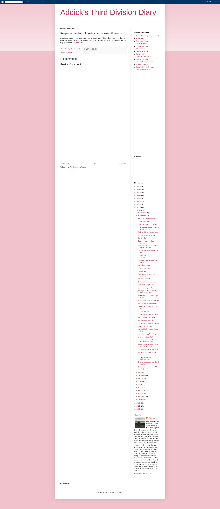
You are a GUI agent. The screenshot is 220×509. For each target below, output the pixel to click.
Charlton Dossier (142, 59)
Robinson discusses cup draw (148, 323)
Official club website (143, 70)
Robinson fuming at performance (145, 358)
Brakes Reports (141, 44)
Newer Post (65, 163)
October (141, 372)
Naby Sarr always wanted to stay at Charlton (147, 247)
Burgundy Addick (142, 46)
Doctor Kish (140, 54)
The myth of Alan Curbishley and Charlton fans (147, 292)
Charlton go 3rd (143, 311)
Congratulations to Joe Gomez (148, 350)
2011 (138, 409)
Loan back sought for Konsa (147, 224)
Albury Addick (141, 38)
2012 (138, 406)
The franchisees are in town (147, 282)
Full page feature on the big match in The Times (147, 341)
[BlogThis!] (88, 49)
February (141, 396)
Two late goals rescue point (147, 218)
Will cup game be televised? (147, 303)
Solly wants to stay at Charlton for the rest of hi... (148, 228)
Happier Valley (143, 271)
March (140, 393)
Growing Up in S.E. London (145, 67)
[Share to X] (90, 49)
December (142, 213)
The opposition (78, 43)
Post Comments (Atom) (78, 167)
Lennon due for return (145, 326)
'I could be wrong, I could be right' (147, 36)
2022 (138, 195)
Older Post (122, 163)
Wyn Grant (152, 418)
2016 (138, 403)
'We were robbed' (144, 279)
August (140, 378)
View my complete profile (143, 473)
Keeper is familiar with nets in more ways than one (148, 345)
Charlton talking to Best (146, 285)
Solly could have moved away (148, 232)
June (140, 384)
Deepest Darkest (142, 51)
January (141, 399)
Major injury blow (144, 265)
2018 (138, 207)
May (140, 387)
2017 (138, 210)
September (142, 375)
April (140, 390)
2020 (138, 201)
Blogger (119, 492)
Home (94, 163)
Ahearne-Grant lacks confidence (145, 256)
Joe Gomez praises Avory (147, 317)
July (139, 381)
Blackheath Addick (142, 41)
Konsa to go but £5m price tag (148, 300)
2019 (138, 204)
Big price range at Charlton (147, 288)
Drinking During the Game (145, 62)
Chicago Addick (141, 49)
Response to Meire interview (148, 314)
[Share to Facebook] (93, 49)
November (142, 216)
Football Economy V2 (143, 57)
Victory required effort (145, 337)
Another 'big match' (144, 268)
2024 (138, 189)
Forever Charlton (142, 64)
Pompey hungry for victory (147, 334)
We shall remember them (146, 320)
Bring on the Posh (144, 221)
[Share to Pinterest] (95, 49)
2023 (138, 192)
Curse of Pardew (144, 238)
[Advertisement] (93, 141)
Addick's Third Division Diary (108, 12)
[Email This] (85, 49)
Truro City (69, 52)
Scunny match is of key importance (146, 242)
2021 (138, 198)
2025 (138, 186)
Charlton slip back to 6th (146, 235)
